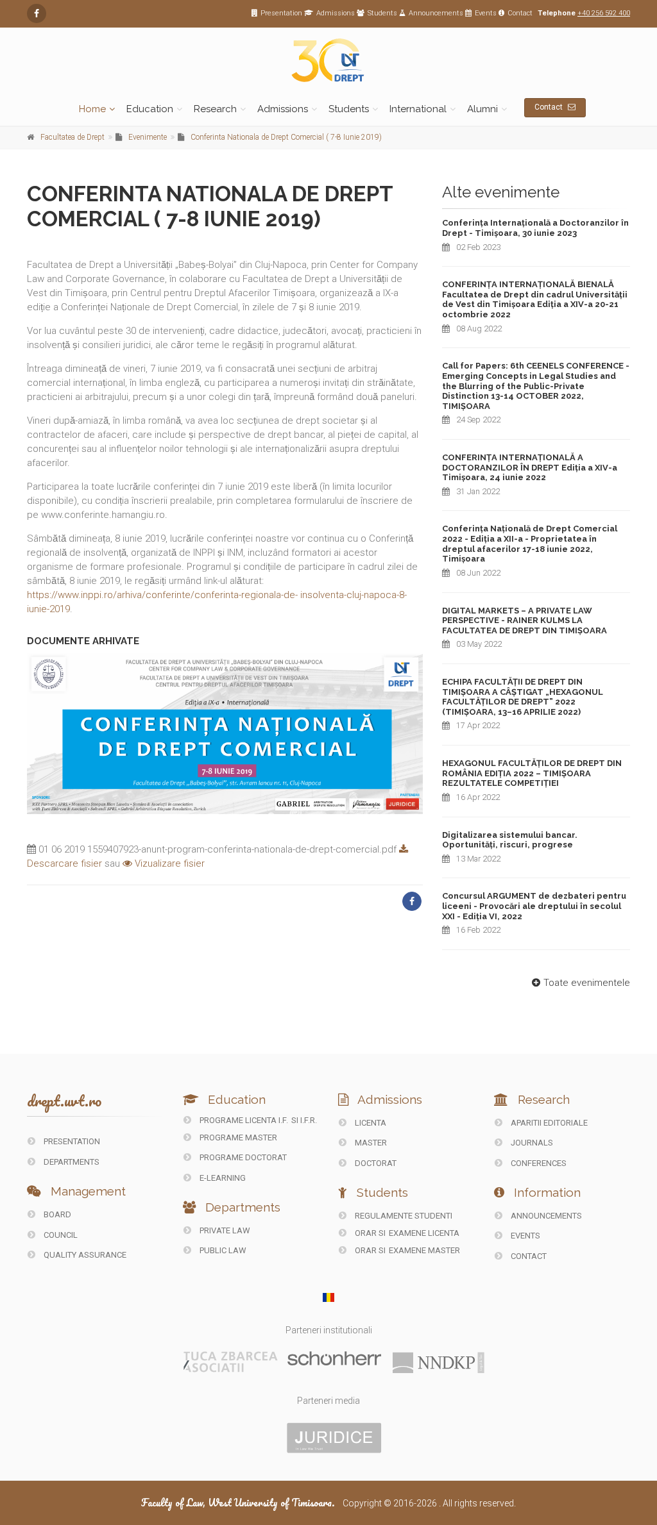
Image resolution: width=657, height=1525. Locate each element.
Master (370, 1142)
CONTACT (528, 1256)
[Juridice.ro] (334, 1437)
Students (382, 13)
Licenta (369, 1123)
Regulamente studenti (402, 1216)
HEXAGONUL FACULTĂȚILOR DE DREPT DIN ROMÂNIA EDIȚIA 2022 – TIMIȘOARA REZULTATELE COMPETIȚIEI (532, 773)
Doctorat (375, 1163)
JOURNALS (531, 1142)
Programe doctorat (242, 1157)
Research (215, 109)
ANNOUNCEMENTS (545, 1216)
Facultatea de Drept (72, 137)
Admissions (335, 13)
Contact (520, 13)
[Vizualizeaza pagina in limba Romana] (329, 1297)
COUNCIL (60, 1235)
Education (149, 109)
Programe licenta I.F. (243, 1120)
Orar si (370, 1233)
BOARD (56, 1214)
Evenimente (147, 137)
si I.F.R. (304, 1120)
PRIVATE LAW (224, 1230)
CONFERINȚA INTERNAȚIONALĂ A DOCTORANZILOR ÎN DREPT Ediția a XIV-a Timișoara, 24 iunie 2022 (529, 467)
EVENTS (524, 1235)
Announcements (436, 13)
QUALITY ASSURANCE (84, 1255)
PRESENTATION (71, 1141)
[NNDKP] (438, 1362)
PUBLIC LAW (222, 1250)
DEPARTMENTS (70, 1162)
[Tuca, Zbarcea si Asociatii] (231, 1361)
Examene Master (424, 1250)
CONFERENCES (538, 1163)
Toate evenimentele (586, 982)
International (418, 109)
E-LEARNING (222, 1178)
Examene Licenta (424, 1233)
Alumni (482, 109)
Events (486, 13)
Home (92, 109)
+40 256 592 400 (603, 13)
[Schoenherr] (334, 1358)
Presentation (281, 13)
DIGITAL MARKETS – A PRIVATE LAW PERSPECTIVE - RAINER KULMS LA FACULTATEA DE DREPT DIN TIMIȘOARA (524, 620)
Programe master (237, 1137)
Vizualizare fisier (168, 863)
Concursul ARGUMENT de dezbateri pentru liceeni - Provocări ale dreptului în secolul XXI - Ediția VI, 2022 (534, 906)
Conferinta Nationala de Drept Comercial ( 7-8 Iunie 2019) (286, 137)
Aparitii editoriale (548, 1123)
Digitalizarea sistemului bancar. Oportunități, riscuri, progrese (509, 840)
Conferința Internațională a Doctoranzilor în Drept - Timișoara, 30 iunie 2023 (535, 228)
